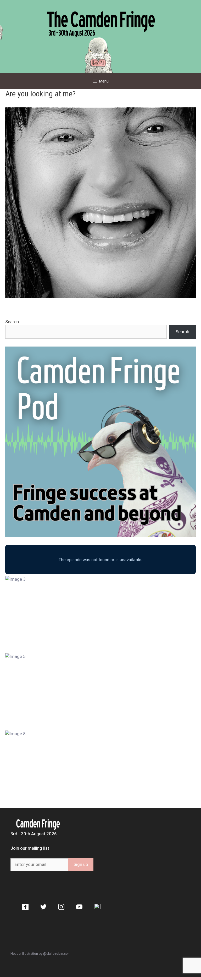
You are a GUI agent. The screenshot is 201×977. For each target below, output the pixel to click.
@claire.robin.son (56, 954)
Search (12, 321)
